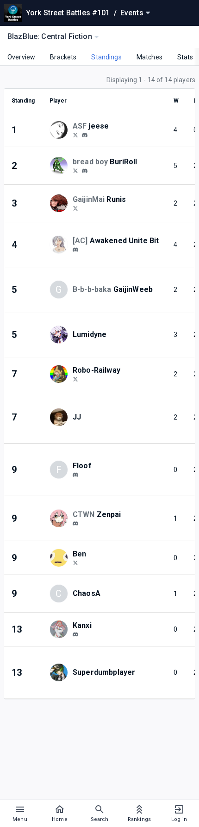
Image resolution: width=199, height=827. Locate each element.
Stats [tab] (185, 57)
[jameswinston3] (75, 562)
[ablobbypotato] (75, 634)
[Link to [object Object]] (61, 130)
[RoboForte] (75, 378)
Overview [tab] (21, 57)
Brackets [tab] (63, 57)
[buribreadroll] (84, 171)
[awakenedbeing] (75, 249)
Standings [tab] (106, 57)
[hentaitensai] (75, 523)
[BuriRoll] (75, 170)
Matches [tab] (149, 57)
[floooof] (75, 475)
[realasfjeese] (75, 134)
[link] (84, 134)
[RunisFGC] (75, 208)
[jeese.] (84, 135)
